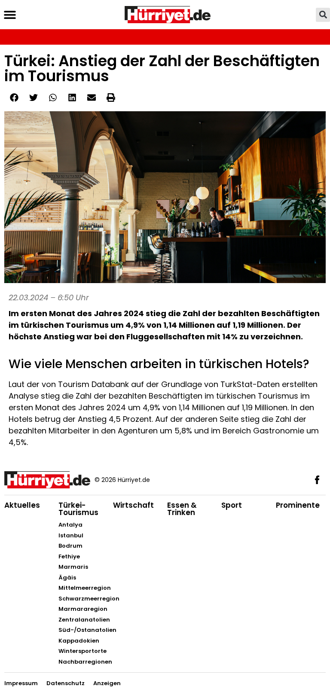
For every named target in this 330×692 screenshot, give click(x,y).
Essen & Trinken (182, 509)
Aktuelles (22, 505)
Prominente (298, 505)
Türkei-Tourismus (78, 509)
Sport (231, 505)
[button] (9, 14)
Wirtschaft (133, 505)
